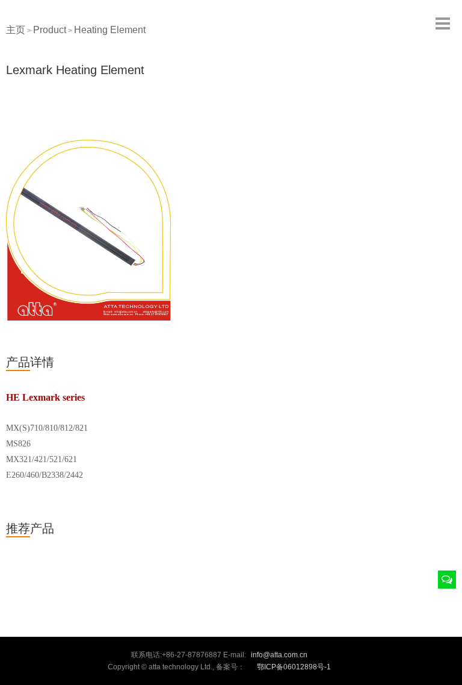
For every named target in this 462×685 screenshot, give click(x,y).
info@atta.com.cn (279, 655)
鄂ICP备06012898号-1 (294, 667)
